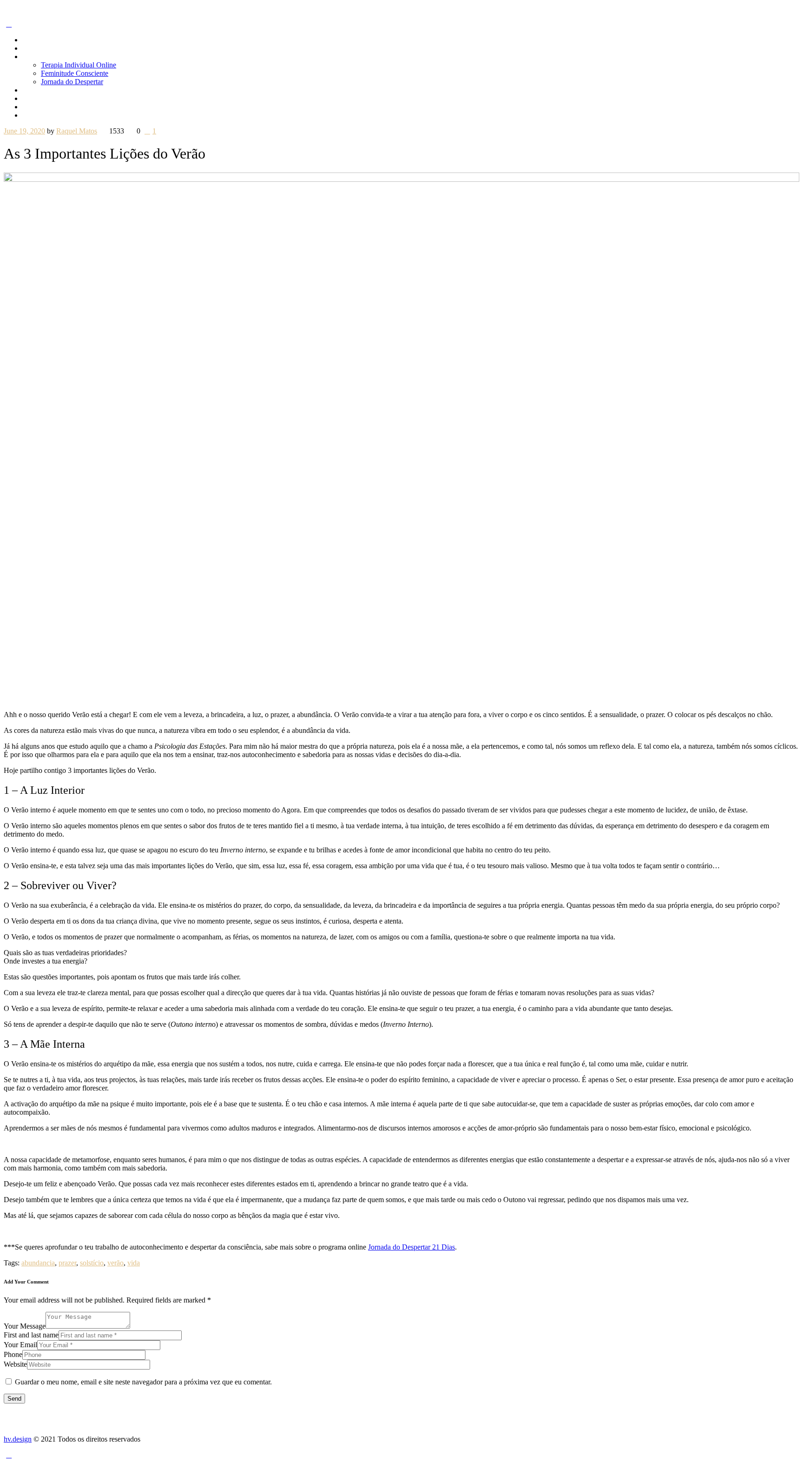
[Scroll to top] (9, 1455)
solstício (92, 1263)
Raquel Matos (76, 131)
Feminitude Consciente (74, 73)
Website (15, 1364)
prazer (67, 1263)
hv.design (18, 1439)
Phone (13, 1354)
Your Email (20, 1345)
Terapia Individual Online (78, 65)
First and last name (31, 1335)
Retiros (32, 90)
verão (115, 1263)
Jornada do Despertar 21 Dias (411, 1247)
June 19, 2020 (24, 131)
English (33, 115)
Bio (27, 48)
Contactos (37, 107)
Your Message (25, 1326)
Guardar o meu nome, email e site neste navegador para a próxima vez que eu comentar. (143, 1382)
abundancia (38, 1263)
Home (31, 40)
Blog (29, 98)
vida (133, 1263)
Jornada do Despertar (72, 82)
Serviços (34, 56)
